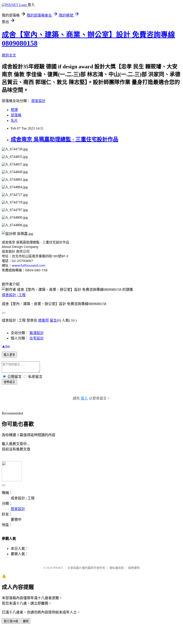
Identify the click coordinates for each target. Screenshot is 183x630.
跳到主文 (9, 55)
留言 (53, 320)
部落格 (16, 115)
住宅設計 (36, 338)
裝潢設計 (36, 333)
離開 (26, 621)
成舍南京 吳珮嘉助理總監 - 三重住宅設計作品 (64, 139)
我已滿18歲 (11, 621)
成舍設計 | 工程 (14, 295)
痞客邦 (43, 320)
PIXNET (58, 567)
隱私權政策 (116, 567)
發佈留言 (9, 382)
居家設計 (38, 101)
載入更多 (9, 354)
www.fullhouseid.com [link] (28, 265)
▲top (6, 346)
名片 (14, 120)
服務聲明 (134, 567)
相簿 (14, 110)
